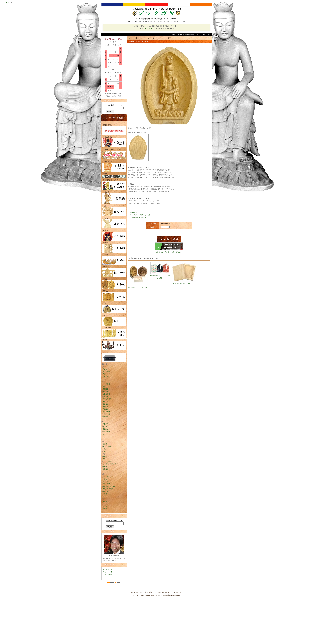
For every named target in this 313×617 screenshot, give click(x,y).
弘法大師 (105, 476)
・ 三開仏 (104, 291)
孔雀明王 (105, 429)
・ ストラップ (106, 303)
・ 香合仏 (104, 279)
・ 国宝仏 (104, 340)
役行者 (105, 494)
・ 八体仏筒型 (106, 327)
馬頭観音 (105, 391)
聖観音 (105, 386)
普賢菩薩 (105, 404)
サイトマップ (107, 569)
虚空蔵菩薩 (106, 411)
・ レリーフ (105, 315)
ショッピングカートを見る (202, 34)
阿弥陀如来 (106, 371)
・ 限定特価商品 (106, 125)
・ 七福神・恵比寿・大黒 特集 (111, 149)
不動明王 (105, 424)
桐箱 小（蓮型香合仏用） (181, 283)
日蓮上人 (105, 479)
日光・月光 (106, 414)
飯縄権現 (105, 466)
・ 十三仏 (104, 173)
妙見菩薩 (105, 469)
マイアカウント (182, 34)
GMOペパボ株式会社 (163, 595)
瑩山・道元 (106, 481)
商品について (107, 572)
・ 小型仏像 (106, 192)
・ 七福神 (104, 254)
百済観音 (105, 504)
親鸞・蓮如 (106, 491)
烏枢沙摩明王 (107, 431)
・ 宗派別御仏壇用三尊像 (109, 180)
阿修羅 (105, 501)
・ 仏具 (103, 352)
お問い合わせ (190, 34)
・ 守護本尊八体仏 (107, 161)
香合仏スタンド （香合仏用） (138, 287)
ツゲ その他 (146, 38)
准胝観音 (105, 396)
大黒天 (105, 449)
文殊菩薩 (105, 401)
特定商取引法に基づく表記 (135, 592)
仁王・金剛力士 (108, 461)
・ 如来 (103, 206)
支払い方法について (150, 592)
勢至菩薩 (105, 409)
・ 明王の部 (105, 230)
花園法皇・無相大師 (109, 486)
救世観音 (105, 506)
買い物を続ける (135, 212)
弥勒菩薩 (105, 416)
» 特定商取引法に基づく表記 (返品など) (169, 252)
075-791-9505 (149, 28)
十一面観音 (106, 384)
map (104, 577)
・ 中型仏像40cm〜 (107, 137)
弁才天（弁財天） (108, 446)
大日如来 (105, 376)
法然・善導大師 (108, 489)
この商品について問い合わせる (140, 215)
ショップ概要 (107, 574)
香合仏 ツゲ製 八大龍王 (162, 38)
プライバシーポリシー (179, 592)
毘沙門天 (105, 444)
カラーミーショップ (138, 595)
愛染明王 (105, 426)
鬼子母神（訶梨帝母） (110, 464)
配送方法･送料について (164, 592)
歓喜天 (105, 459)
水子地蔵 (105, 406)
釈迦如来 (105, 369)
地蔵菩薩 (105, 389)
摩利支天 (105, 456)
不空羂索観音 (107, 399)
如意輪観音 (106, 394)
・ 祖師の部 (105, 267)
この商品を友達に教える (138, 217)
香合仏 (137, 38)
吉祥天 (105, 451)
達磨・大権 (106, 484)
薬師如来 (105, 374)
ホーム (175, 34)
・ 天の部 (104, 242)
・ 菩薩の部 (105, 218)
